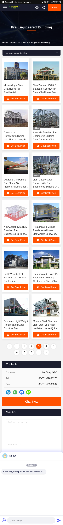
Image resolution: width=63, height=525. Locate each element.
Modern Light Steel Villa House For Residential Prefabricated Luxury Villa (14, 92)
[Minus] (59, 456)
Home (5, 42)
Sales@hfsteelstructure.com (18, 2)
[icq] (28, 392)
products (14, 42)
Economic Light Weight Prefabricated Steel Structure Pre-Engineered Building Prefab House (16, 328)
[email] (22, 392)
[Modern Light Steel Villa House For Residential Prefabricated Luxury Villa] (16, 71)
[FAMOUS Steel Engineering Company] (14, 7)
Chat (54, 7)
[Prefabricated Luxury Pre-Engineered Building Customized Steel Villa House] (46, 259)
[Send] (59, 520)
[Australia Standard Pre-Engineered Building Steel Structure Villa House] (46, 118)
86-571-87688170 (52, 2)
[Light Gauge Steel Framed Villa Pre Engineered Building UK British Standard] (46, 165)
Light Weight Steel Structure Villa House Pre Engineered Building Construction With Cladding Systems (16, 281)
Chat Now (31, 401)
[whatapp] (15, 392)
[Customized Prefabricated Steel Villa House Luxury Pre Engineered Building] (16, 118)
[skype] (8, 392)
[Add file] (4, 520)
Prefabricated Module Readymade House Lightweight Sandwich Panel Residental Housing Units (44, 234)
